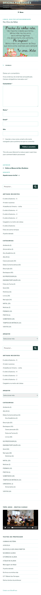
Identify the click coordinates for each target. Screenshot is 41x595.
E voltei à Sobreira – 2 (10, 218)
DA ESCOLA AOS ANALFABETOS (14, 549)
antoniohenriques (23, 19)
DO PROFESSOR (8, 276)
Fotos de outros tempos (11, 230)
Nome (5, 110)
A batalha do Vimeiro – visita (12, 206)
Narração (6, 299)
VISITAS (5, 327)
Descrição (6, 269)
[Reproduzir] (5, 528)
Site (4, 129)
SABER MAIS (7, 319)
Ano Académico (8, 253)
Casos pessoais (8, 261)
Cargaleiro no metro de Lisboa (13, 222)
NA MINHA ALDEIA (9, 553)
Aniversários (7, 249)
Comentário (7, 84)
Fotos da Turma (8, 284)
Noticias (5, 307)
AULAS (5, 257)
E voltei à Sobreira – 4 (10, 210)
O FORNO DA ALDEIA (10, 557)
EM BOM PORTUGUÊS (10, 280)
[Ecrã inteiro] (36, 528)
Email (5, 119)
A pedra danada (8, 233)
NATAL (5, 303)
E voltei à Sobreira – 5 (10, 199)
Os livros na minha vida (10, 572)
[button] (20, 519)
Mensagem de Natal (9, 565)
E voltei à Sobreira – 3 (10, 214)
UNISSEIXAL (7, 484)
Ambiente (6, 245)
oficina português (17, 2)
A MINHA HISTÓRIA (9, 541)
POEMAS (9, 65)
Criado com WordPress (10, 590)
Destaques (6, 272)
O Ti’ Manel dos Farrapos (11, 576)
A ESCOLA (6, 545)
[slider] (19, 527)
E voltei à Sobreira (9, 226)
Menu (21, 12)
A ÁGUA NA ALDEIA (9, 561)
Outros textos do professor (12, 580)
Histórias (6, 292)
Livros (5, 296)
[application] (20, 520)
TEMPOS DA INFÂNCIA (10, 323)
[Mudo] (33, 528)
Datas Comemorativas (10, 265)
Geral (4, 288)
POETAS (6, 315)
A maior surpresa (8, 202)
